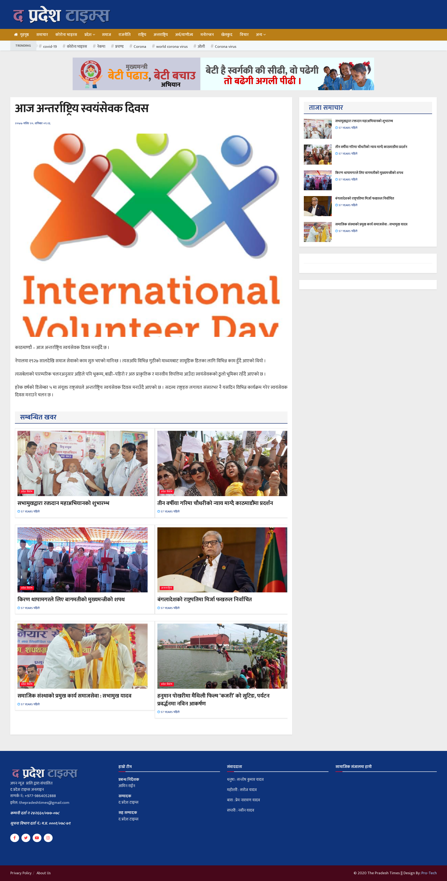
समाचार (42, 34)
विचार (244, 34)
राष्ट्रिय (142, 34)
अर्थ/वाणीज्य (184, 34)
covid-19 (50, 46)
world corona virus (172, 46)
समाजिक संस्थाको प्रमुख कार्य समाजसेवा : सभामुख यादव (74, 696)
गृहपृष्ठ (24, 34)
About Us (44, 873)
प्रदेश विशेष (27, 492)
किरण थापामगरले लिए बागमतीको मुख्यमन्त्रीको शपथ (71, 599)
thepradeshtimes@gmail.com (44, 802)
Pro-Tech (429, 873)
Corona (140, 46)
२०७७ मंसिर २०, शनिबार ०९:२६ (32, 123)
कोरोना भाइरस (66, 34)
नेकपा (101, 46)
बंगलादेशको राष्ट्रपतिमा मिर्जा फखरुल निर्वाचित (204, 599)
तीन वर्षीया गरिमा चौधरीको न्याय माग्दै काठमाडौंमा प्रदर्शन (215, 503)
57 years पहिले (30, 511)
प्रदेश (88, 34)
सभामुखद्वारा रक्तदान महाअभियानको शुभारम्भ (63, 503)
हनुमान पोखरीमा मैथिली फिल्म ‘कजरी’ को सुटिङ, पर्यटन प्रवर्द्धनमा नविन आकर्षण (213, 699)
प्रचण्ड (119, 46)
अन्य (259, 34)
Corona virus (225, 46)
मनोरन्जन (207, 34)
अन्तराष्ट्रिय (161, 34)
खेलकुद (226, 34)
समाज (106, 34)
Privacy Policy (20, 873)
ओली (201, 46)
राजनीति (125, 34)
